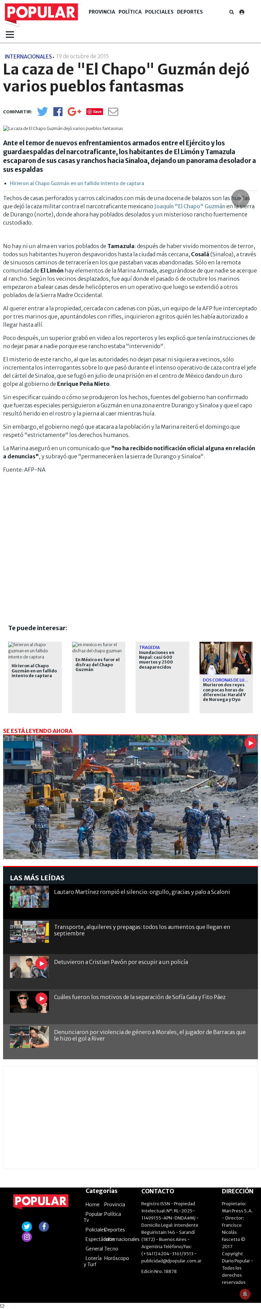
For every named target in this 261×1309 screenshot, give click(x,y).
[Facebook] (58, 113)
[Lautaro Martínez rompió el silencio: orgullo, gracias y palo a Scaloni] (29, 897)
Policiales (159, 12)
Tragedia (149, 647)
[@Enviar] (113, 113)
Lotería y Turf (93, 1261)
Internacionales (122, 1239)
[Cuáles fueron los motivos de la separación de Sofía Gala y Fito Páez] (29, 1002)
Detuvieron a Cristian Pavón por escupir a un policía (121, 962)
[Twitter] (42, 114)
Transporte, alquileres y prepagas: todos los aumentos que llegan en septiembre (142, 930)
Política (130, 12)
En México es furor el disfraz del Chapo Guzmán (97, 664)
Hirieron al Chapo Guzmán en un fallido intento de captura (77, 183)
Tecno (111, 1249)
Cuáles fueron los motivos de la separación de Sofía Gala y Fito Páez (140, 997)
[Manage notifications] (245, 1294)
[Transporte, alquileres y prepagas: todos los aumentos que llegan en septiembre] (29, 932)
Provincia (102, 12)
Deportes (190, 12)
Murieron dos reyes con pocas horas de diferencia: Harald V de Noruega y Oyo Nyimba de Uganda (224, 695)
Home (93, 1204)
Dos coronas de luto (227, 680)
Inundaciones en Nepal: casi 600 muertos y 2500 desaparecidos (156, 660)
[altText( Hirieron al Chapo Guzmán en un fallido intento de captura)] (35, 644)
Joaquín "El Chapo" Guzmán (189, 206)
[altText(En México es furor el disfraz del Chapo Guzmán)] (99, 644)
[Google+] (74, 113)
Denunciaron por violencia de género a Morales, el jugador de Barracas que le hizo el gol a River (150, 1035)
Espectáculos (100, 1239)
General (94, 1249)
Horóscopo (116, 1258)
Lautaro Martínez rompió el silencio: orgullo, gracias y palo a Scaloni (142, 891)
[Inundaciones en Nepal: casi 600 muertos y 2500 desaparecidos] (130, 807)
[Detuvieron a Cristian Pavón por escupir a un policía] (29, 967)
